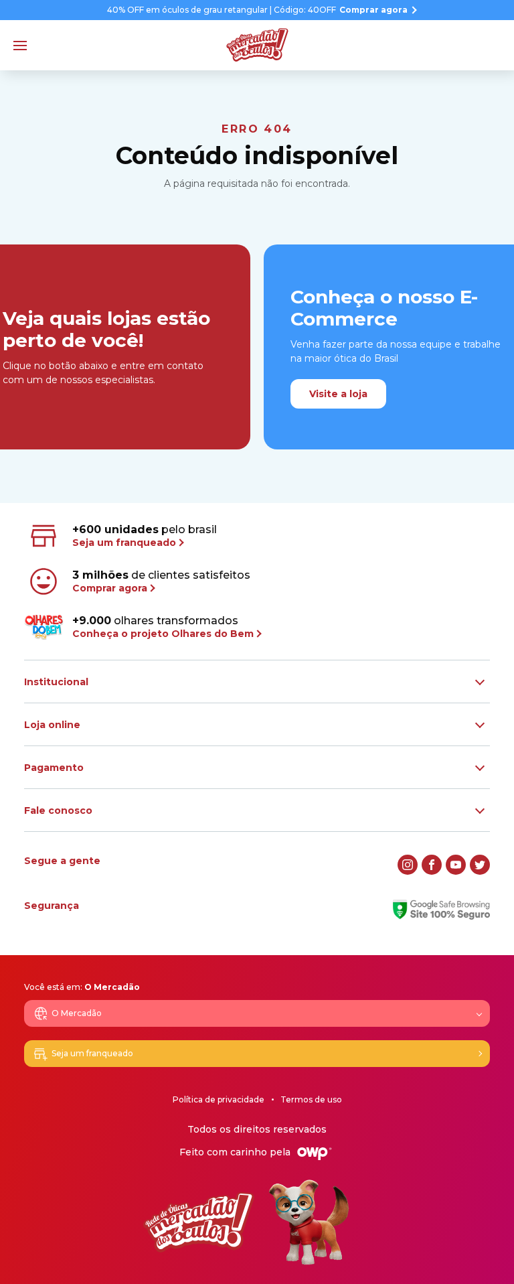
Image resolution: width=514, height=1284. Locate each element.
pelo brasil (144, 536)
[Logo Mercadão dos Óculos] (257, 45)
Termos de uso (311, 1099)
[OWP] (314, 1153)
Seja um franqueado (92, 1053)
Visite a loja (338, 394)
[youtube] (456, 865)
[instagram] (408, 865)
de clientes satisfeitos (161, 581)
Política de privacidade (218, 1099)
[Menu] (20, 45)
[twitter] (480, 865)
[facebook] (432, 865)
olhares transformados (163, 627)
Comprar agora (373, 10)
